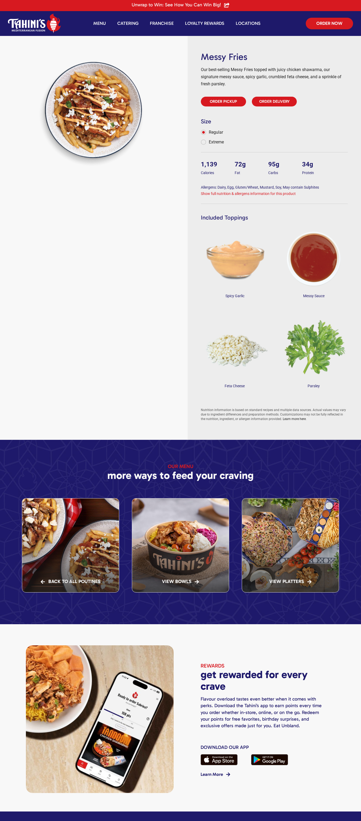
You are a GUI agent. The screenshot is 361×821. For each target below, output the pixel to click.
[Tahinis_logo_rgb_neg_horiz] (34, 15)
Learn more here (294, 419)
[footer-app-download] (219, 756)
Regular (216, 132)
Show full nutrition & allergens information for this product (248, 194)
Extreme (216, 141)
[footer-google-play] (269, 756)
